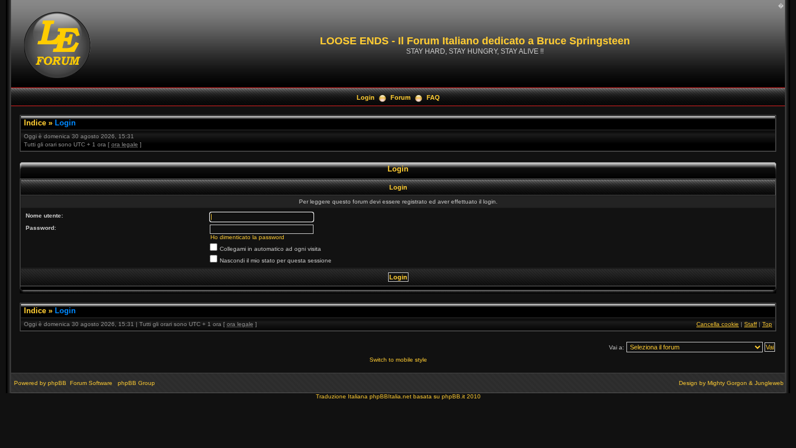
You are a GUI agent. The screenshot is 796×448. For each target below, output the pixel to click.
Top (767, 324)
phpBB (57, 383)
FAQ (433, 97)
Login (366, 97)
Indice (35, 122)
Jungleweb (769, 383)
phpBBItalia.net (390, 396)
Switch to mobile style (398, 359)
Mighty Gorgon (727, 383)
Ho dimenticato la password (247, 237)
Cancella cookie (717, 324)
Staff (750, 324)
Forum (400, 97)
